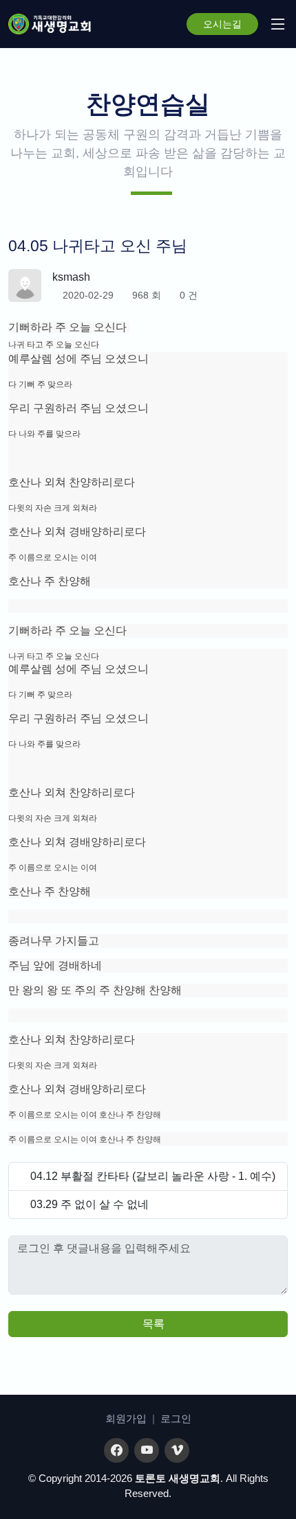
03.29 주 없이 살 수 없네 (89, 1204)
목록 (152, 1324)
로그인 (175, 1418)
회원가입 (126, 1418)
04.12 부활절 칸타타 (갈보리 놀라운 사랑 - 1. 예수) (152, 1176)
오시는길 (222, 24)
